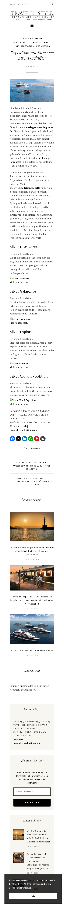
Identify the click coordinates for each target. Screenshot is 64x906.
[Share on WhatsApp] (30, 438)
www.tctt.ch (20, 426)
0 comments (33, 448)
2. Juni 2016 (32, 66)
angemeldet (26, 685)
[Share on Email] (43, 438)
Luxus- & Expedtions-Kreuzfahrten (32, 42)
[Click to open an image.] (32, 90)
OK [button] (33, 895)
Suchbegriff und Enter (19, 4)
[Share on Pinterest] (36, 438)
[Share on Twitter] (18, 438)
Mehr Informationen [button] (20, 887)
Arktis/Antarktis (32, 38)
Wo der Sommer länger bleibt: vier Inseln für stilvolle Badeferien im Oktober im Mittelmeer (32, 551)
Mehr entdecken (19, 282)
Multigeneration (24, 46)
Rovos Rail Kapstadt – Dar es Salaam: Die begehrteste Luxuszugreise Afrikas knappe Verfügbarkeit (32, 600)
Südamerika (43, 46)
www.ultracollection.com (23, 430)
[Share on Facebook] (12, 438)
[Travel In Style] (32, 15)
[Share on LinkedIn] (24, 438)
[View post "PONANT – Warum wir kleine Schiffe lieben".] (32, 629)
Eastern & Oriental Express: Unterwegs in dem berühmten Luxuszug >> (32, 481)
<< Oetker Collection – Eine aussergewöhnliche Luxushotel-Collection (32, 466)
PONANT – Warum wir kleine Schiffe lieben (32, 650)
